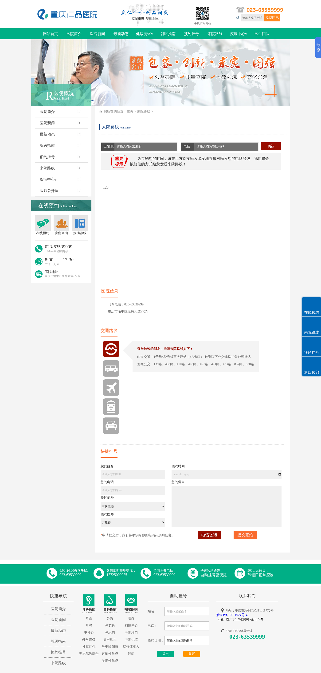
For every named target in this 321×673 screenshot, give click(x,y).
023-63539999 (247, 636)
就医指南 (168, 34)
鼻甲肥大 (110, 639)
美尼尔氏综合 (89, 653)
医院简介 (74, 34)
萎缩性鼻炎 (110, 660)
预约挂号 (191, 34)
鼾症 (131, 653)
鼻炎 (110, 618)
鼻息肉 (110, 632)
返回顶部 (311, 372)
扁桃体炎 (131, 625)
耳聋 (89, 618)
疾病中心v (238, 34)
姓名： (152, 611)
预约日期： (156, 640)
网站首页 (50, 34)
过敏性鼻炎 (110, 653)
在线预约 (42, 233)
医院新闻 (97, 34)
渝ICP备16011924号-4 (231, 615)
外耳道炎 (88, 639)
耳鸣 (89, 625)
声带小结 (131, 639)
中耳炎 (89, 632)
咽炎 (131, 618)
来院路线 (215, 34)
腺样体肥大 (131, 646)
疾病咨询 (61, 233)
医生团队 (262, 34)
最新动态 (121, 34)
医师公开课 (49, 191)
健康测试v (144, 34)
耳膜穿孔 (88, 646)
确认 (271, 146)
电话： (152, 626)
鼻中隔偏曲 (110, 646)
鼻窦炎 (110, 625)
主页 (130, 111)
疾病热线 (79, 233)
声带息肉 (131, 632)
